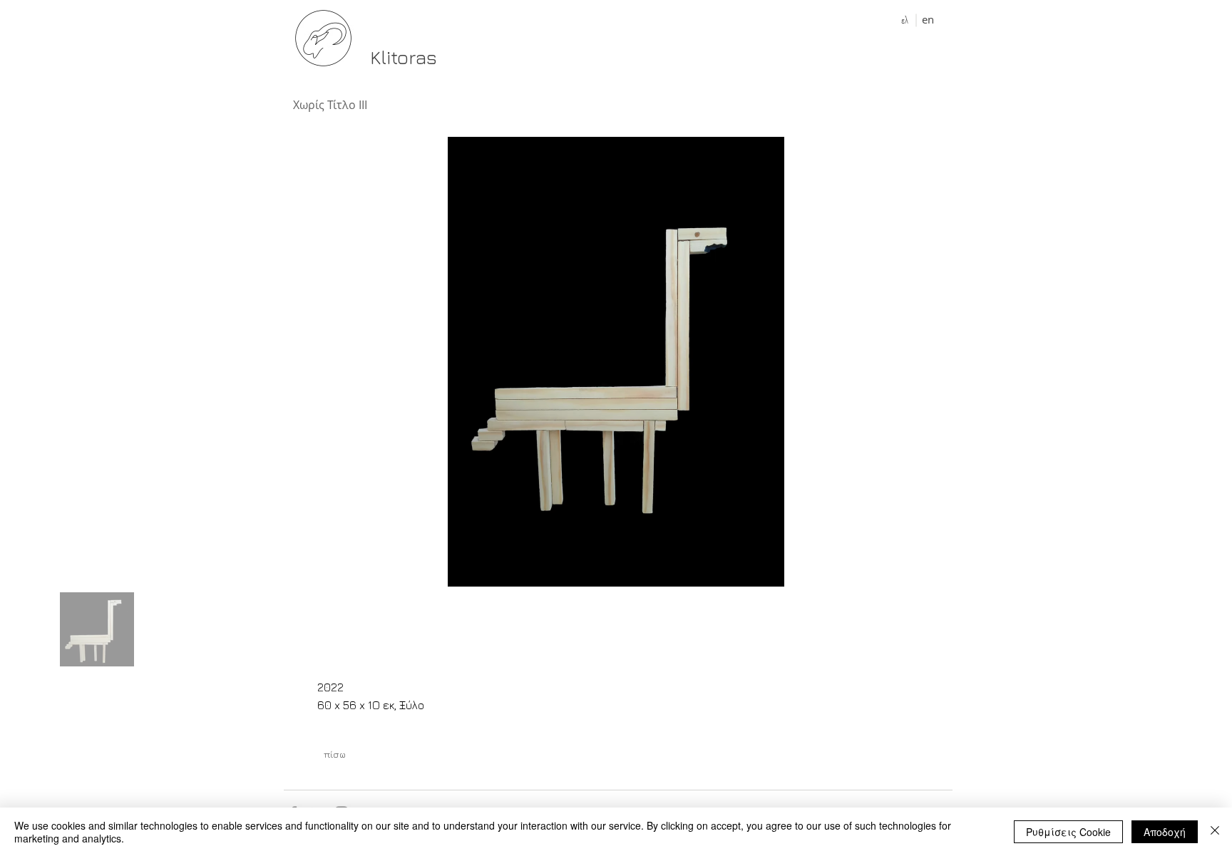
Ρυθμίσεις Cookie (1068, 832)
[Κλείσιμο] (1214, 832)
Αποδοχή (1165, 832)
